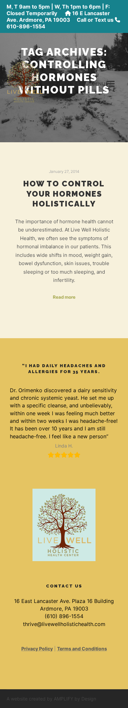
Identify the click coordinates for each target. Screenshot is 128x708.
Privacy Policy (37, 648)
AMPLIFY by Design (75, 698)
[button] (98, 84)
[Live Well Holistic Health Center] (25, 81)
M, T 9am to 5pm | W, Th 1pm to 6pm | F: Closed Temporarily (58, 9)
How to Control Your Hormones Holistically (64, 193)
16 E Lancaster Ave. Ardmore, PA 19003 (58, 16)
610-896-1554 (26, 26)
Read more (64, 297)
